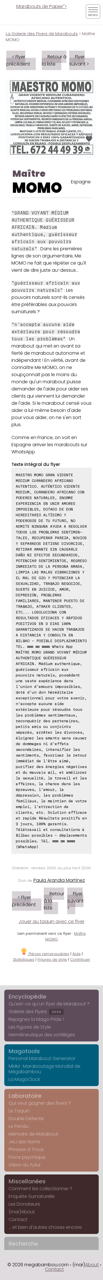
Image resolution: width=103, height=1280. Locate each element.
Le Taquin (19, 1111)
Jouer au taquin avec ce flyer (51, 921)
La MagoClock (24, 1079)
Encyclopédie (27, 997)
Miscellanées (27, 1181)
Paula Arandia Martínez (59, 880)
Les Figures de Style (30, 1027)
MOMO (37, 188)
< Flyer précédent (18, 60)
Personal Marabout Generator (42, 1058)
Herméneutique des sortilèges (42, 1034)
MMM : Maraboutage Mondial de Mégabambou (44, 1069)
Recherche (23, 1244)
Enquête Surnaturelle (32, 1196)
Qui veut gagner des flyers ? (40, 1103)
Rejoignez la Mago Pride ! (36, 1019)
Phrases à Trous (26, 1149)
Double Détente (26, 1118)
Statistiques (23, 959)
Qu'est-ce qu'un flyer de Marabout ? (49, 1004)
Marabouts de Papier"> (41, 6)
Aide (76, 953)
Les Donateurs (24, 1204)
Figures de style (52, 959)
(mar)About (22, 1211)
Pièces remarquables (48, 953)
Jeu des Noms (24, 1141)
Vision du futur (25, 1165)
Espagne (81, 181)
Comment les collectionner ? (40, 1188)
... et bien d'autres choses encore (45, 1227)
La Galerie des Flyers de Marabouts (42, 34)
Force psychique (27, 1157)
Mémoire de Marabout (33, 1134)
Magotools (24, 1051)
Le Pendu (19, 1126)
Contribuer (80, 959)
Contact (18, 1219)
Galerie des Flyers (35, 1011)
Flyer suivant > (79, 60)
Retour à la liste (54, 60)
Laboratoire (25, 1096)
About (92, 1264)
